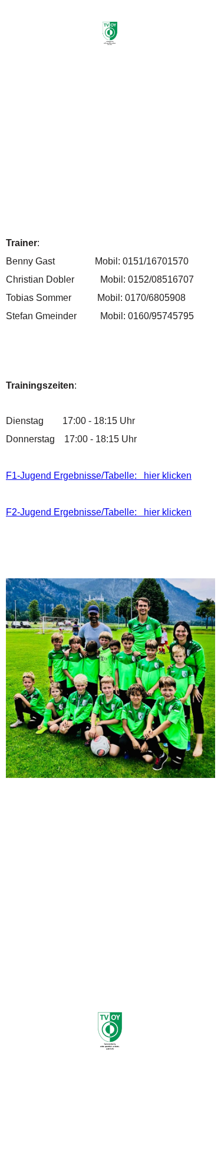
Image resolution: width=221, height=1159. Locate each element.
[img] (111, 34)
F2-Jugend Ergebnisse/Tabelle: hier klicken (99, 512)
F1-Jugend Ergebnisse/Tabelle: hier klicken (99, 476)
